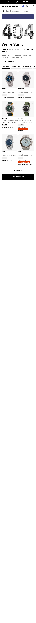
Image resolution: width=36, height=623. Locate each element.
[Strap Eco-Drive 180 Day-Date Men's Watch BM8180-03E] (32, 103)
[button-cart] (33, 6)
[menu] (3, 6)
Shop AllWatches (18, 177)
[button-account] (27, 6)
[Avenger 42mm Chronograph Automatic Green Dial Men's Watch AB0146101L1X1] (15, 103)
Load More (18, 170)
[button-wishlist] (30, 6)
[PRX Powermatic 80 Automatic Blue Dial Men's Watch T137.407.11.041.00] (15, 136)
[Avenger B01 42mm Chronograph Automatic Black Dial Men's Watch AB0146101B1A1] (32, 73)
